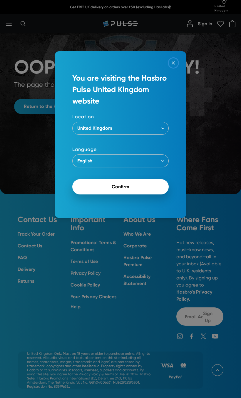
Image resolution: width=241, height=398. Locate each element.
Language (84, 149)
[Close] (173, 63)
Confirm (120, 186)
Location (83, 116)
